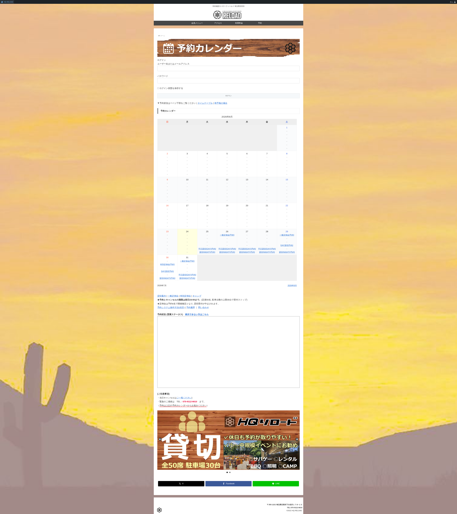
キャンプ (197, 296)
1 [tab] (227, 472)
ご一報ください (184, 398)
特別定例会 (185, 296)
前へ (160, 439)
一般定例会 (173, 296)
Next (296, 439)
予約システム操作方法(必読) (170, 307)
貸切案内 (161, 296)
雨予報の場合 (220, 103)
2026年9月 (292, 286)
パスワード (162, 76)
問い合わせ (203, 307)
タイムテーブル (205, 103)
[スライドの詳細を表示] (228, 440)
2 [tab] (230, 472)
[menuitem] (453, 2)
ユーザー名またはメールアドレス (173, 64)
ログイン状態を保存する (171, 88)
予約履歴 (190, 307)
